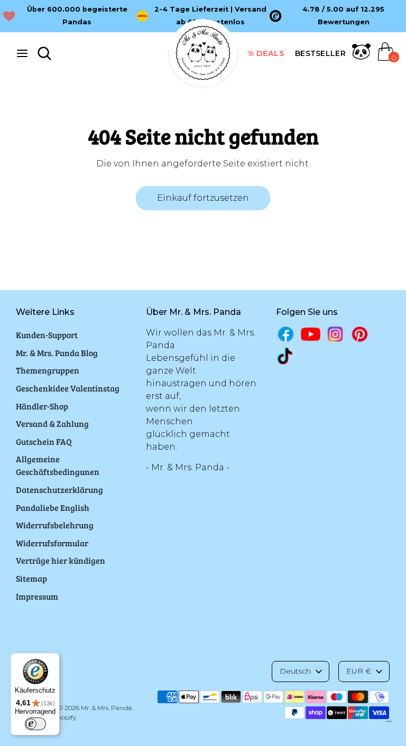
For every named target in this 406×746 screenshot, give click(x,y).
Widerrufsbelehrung (55, 524)
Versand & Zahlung (52, 423)
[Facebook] (286, 334)
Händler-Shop (42, 406)
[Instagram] (335, 334)
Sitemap (31, 578)
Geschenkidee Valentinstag (67, 388)
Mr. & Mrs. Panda (106, 708)
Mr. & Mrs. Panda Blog (57, 352)
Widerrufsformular (52, 542)
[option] (336, 16)
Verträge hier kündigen (60, 560)
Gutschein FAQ (44, 441)
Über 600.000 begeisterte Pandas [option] (77, 15)
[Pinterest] (360, 334)
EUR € (358, 671)
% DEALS (266, 53)
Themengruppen (47, 370)
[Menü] (389, 723)
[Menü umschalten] (22, 53)
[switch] (35, 723)
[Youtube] (310, 334)
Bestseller (320, 53)
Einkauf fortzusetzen (203, 198)
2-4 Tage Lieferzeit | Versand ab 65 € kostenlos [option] (210, 15)
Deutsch (295, 671)
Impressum (37, 596)
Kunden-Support (47, 334)
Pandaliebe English (52, 507)
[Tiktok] (286, 356)
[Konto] (361, 58)
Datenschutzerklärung (59, 489)
